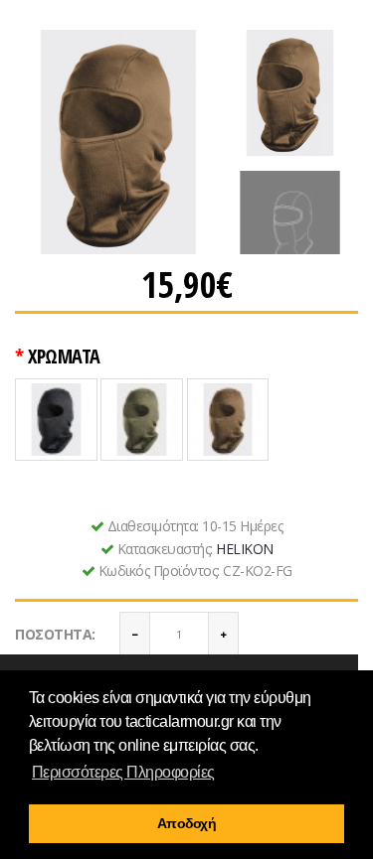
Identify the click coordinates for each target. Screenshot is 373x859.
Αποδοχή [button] (187, 823)
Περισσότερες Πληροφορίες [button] (123, 772)
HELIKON (245, 548)
